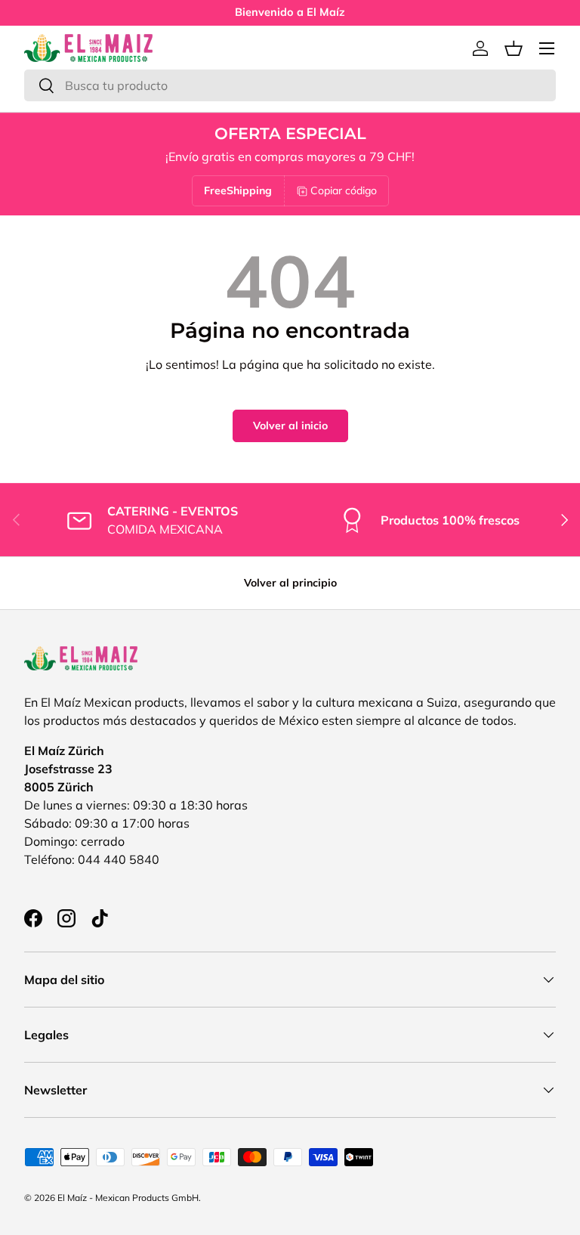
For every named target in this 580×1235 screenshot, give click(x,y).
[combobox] (290, 85)
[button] (513, 48)
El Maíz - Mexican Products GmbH (128, 1197)
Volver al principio (290, 583)
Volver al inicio (290, 425)
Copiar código (343, 190)
